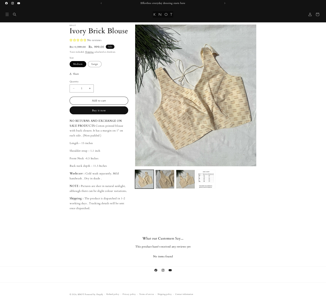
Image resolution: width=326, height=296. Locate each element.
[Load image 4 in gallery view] (206, 179)
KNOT (81, 294)
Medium (78, 64)
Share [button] (76, 73)
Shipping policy (165, 294)
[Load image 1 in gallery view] (144, 179)
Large (95, 64)
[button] (7, 14)
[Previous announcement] (101, 3)
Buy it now (99, 110)
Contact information (184, 294)
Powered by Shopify (94, 294)
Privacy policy (129, 294)
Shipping (89, 52)
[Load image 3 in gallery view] (185, 179)
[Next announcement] (225, 3)
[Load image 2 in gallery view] (165, 179)
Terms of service (146, 294)
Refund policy (112, 294)
